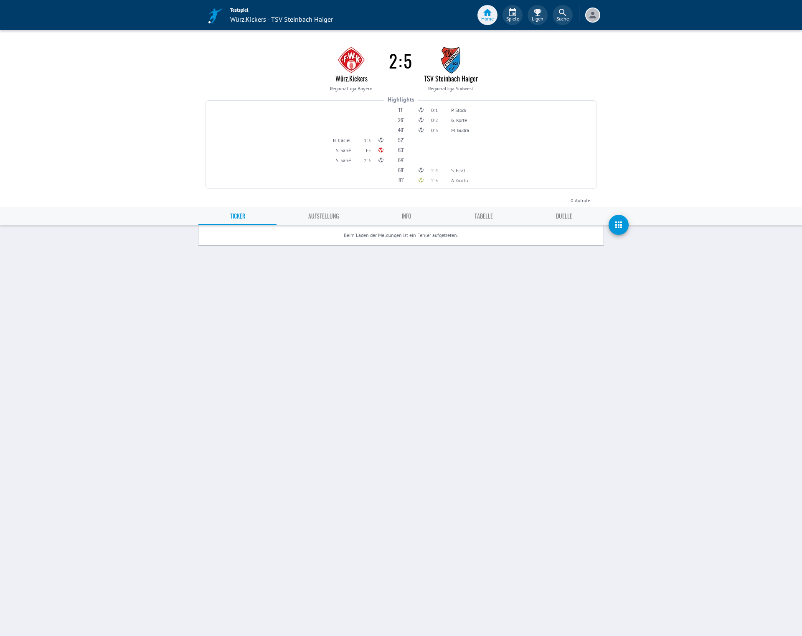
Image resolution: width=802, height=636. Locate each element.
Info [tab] (406, 215)
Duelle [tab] (564, 215)
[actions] (619, 225)
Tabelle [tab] (484, 215)
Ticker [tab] (237, 215)
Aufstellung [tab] (323, 215)
